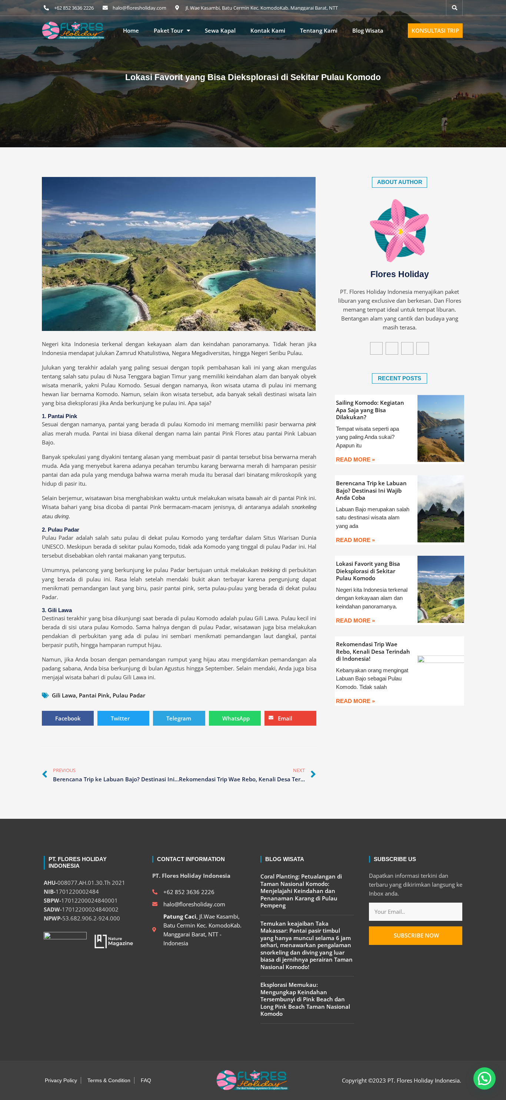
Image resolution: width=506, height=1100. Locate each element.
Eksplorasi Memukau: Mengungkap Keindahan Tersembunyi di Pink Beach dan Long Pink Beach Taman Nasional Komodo (305, 999)
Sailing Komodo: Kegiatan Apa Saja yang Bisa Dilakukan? (370, 410)
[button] (484, 1078)
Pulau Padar (129, 695)
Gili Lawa (64, 695)
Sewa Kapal (220, 30)
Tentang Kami (318, 30)
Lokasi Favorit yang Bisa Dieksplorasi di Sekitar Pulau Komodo (368, 571)
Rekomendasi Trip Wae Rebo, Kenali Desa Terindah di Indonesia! (373, 651)
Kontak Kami (267, 30)
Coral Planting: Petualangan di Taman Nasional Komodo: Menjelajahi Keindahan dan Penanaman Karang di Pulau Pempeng (301, 891)
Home (131, 30)
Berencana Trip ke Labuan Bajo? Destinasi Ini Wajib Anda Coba (371, 490)
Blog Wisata (367, 30)
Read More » (355, 459)
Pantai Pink (94, 695)
